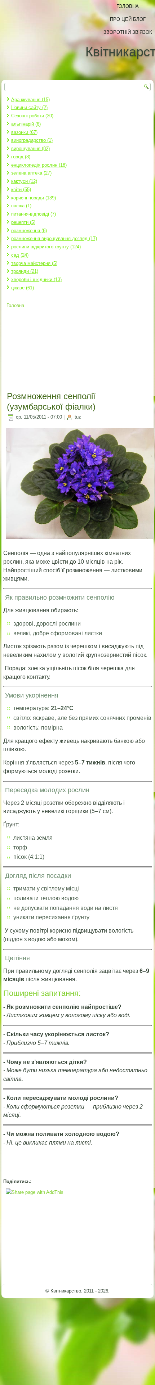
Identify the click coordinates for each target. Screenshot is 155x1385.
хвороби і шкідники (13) (36, 279)
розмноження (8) (29, 230)
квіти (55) (21, 189)
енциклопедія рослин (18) (39, 165)
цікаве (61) (22, 287)
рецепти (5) (23, 222)
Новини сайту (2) (29, 107)
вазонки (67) (24, 132)
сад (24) (19, 255)
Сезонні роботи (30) (32, 115)
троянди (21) (24, 271)
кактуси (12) (24, 181)
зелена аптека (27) (31, 173)
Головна (15, 305)
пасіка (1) (21, 205)
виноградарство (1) (32, 140)
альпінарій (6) (26, 124)
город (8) (20, 156)
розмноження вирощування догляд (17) (54, 238)
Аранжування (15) (30, 99)
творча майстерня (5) (34, 263)
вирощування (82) (30, 148)
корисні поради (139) (33, 197)
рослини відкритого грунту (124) (46, 246)
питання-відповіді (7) (33, 214)
